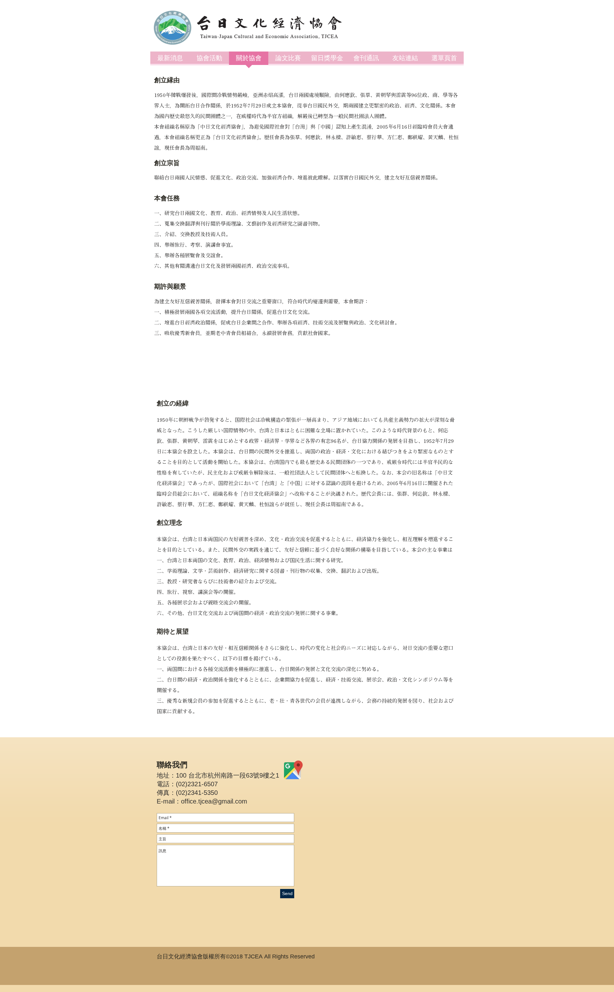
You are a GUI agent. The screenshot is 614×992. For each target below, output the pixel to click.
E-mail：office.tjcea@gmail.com (202, 801)
